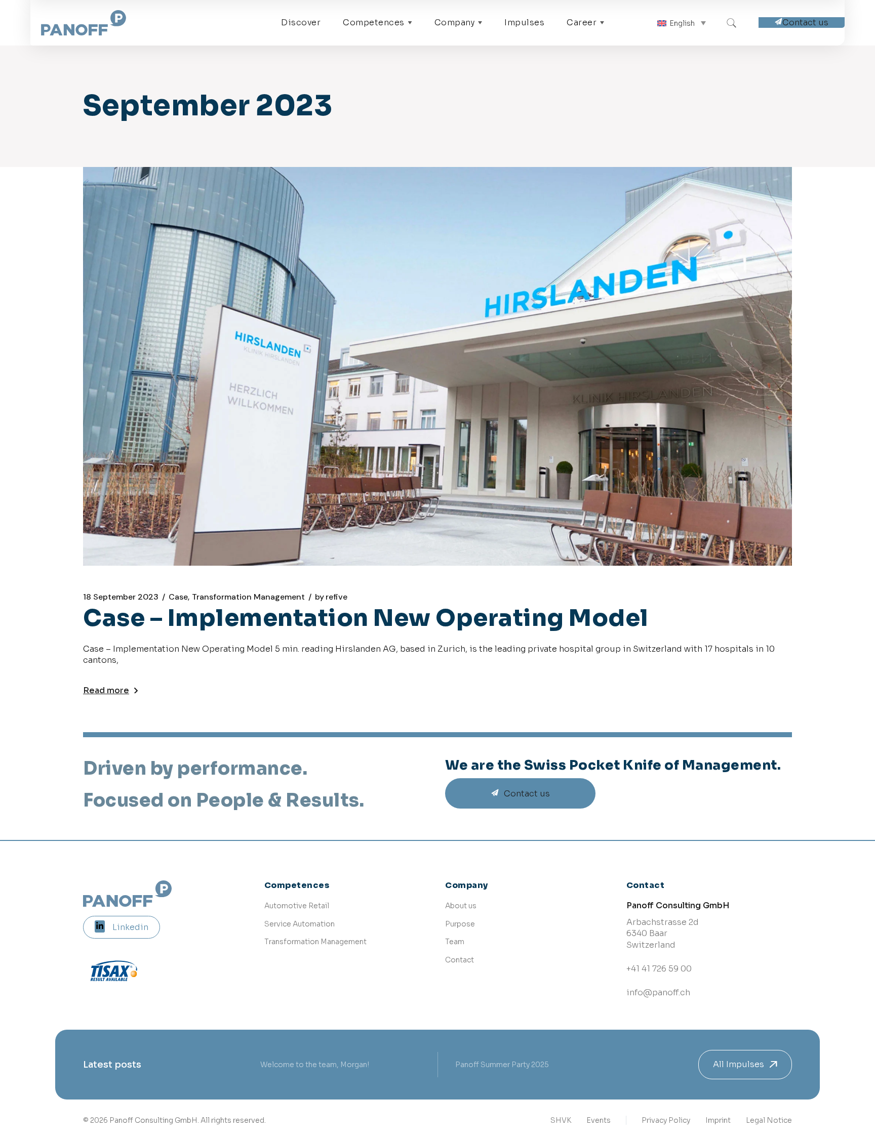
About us (460, 905)
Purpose (460, 923)
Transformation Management (248, 597)
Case (178, 597)
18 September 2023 (120, 597)
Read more (106, 690)
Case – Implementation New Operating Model (366, 617)
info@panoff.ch (658, 992)
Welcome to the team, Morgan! (314, 1064)
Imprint (718, 1120)
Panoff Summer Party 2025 (502, 1064)
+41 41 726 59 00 (659, 968)
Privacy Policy (666, 1120)
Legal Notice (769, 1120)
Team (454, 941)
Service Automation (299, 923)
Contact (459, 959)
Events (598, 1120)
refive (331, 597)
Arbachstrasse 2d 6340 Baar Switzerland (662, 933)
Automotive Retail (296, 905)
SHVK (560, 1120)
